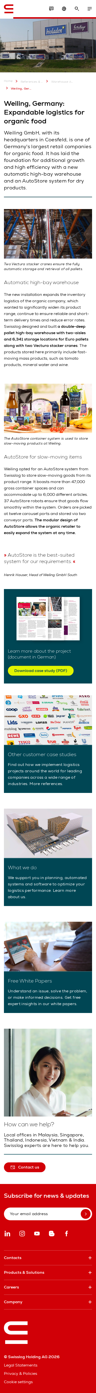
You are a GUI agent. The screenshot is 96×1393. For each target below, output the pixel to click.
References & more (32, 82)
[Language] (64, 9)
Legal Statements (20, 1365)
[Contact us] (51, 9)
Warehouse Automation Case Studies (62, 82)
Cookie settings (18, 1381)
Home (8, 81)
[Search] (76, 9)
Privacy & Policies (20, 1373)
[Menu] (89, 9)
